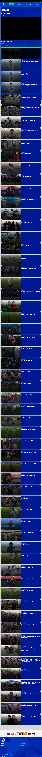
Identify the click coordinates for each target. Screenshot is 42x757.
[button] (11, 4)
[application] (21, 28)
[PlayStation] (8, 734)
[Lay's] (12, 734)
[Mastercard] (21, 734)
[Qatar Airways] (29, 734)
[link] (20, 4)
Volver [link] (4, 15)
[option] (21, 53)
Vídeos (2, 743)
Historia (23, 743)
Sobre (22, 745)
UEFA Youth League (3, 4)
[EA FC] (33, 734)
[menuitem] (12, 4)
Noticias (3, 745)
